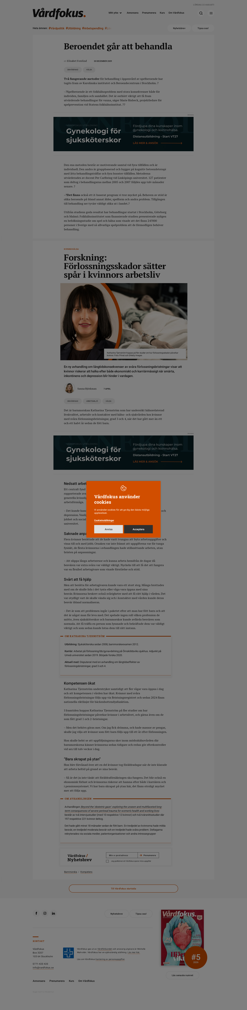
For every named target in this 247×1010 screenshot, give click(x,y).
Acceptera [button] (138, 529)
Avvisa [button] (108, 529)
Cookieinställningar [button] (104, 520)
